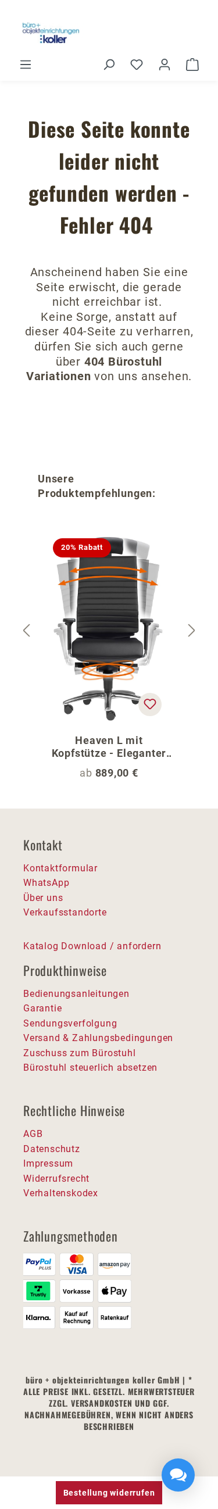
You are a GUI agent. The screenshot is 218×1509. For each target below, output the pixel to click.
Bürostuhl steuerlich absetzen (90, 1067)
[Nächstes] (192, 631)
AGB (32, 1133)
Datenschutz (51, 1148)
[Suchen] (109, 64)
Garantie (42, 1008)
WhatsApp (46, 882)
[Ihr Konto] (164, 64)
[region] (109, 631)
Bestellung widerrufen (109, 1492)
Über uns (43, 897)
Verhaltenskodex (60, 1193)
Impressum (48, 1163)
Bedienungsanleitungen (76, 993)
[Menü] (26, 64)
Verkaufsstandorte (65, 912)
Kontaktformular (60, 868)
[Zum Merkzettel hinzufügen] (150, 704)
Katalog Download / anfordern (92, 946)
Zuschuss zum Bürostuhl (79, 1053)
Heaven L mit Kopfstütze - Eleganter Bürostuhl (109, 747)
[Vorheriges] (26, 631)
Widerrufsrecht (56, 1178)
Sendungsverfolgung (70, 1023)
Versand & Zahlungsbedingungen (98, 1037)
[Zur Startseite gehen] (109, 33)
